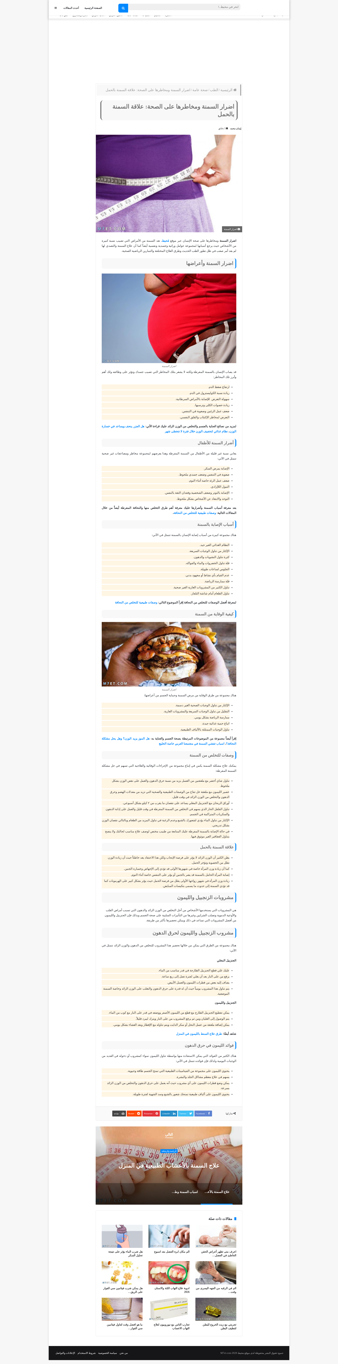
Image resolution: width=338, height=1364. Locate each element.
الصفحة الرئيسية (93, 7)
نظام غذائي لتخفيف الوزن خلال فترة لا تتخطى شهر (196, 431)
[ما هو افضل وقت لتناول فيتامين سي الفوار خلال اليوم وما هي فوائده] (122, 1309)
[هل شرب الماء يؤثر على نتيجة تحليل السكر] (122, 1236)
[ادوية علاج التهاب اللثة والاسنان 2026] (168, 1272)
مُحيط (165, 240)
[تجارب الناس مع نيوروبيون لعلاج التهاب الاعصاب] (168, 1309)
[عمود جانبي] (56, 7)
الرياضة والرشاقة (169, 1151)
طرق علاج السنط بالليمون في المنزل (199, 1033)
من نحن (124, 1352)
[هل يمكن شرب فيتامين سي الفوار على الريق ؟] (122, 1272)
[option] (169, 1165)
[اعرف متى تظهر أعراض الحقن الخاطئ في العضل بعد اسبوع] (215, 1236)
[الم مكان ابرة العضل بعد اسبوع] (168, 1236)
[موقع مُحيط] (267, 8)
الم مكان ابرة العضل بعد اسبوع (172, 1251)
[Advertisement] (169, 50)
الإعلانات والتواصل (65, 1352)
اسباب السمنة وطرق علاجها (169, 1165)
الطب (214, 90)
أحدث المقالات (71, 7)
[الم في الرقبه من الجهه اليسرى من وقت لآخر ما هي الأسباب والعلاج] (215, 1272)
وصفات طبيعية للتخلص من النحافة (195, 512)
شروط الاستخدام (87, 1352)
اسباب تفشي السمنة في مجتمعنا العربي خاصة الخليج (191, 743)
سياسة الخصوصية (107, 1352)
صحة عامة (200, 90)
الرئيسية (226, 90)
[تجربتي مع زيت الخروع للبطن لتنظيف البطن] (215, 1309)
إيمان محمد (235, 128)
